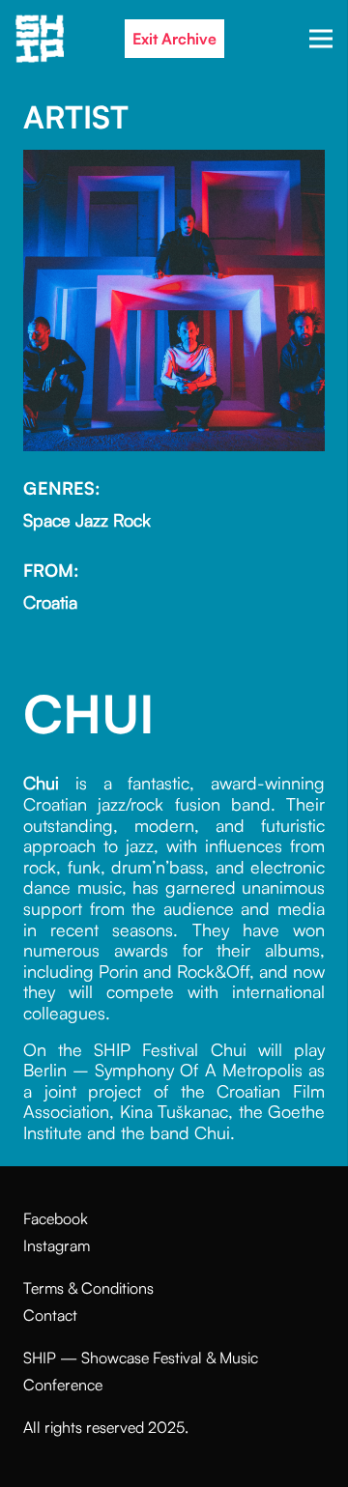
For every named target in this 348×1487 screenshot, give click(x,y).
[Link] (39, 38)
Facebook (55, 1218)
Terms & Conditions (88, 1288)
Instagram (56, 1245)
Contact (50, 1315)
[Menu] (321, 38)
